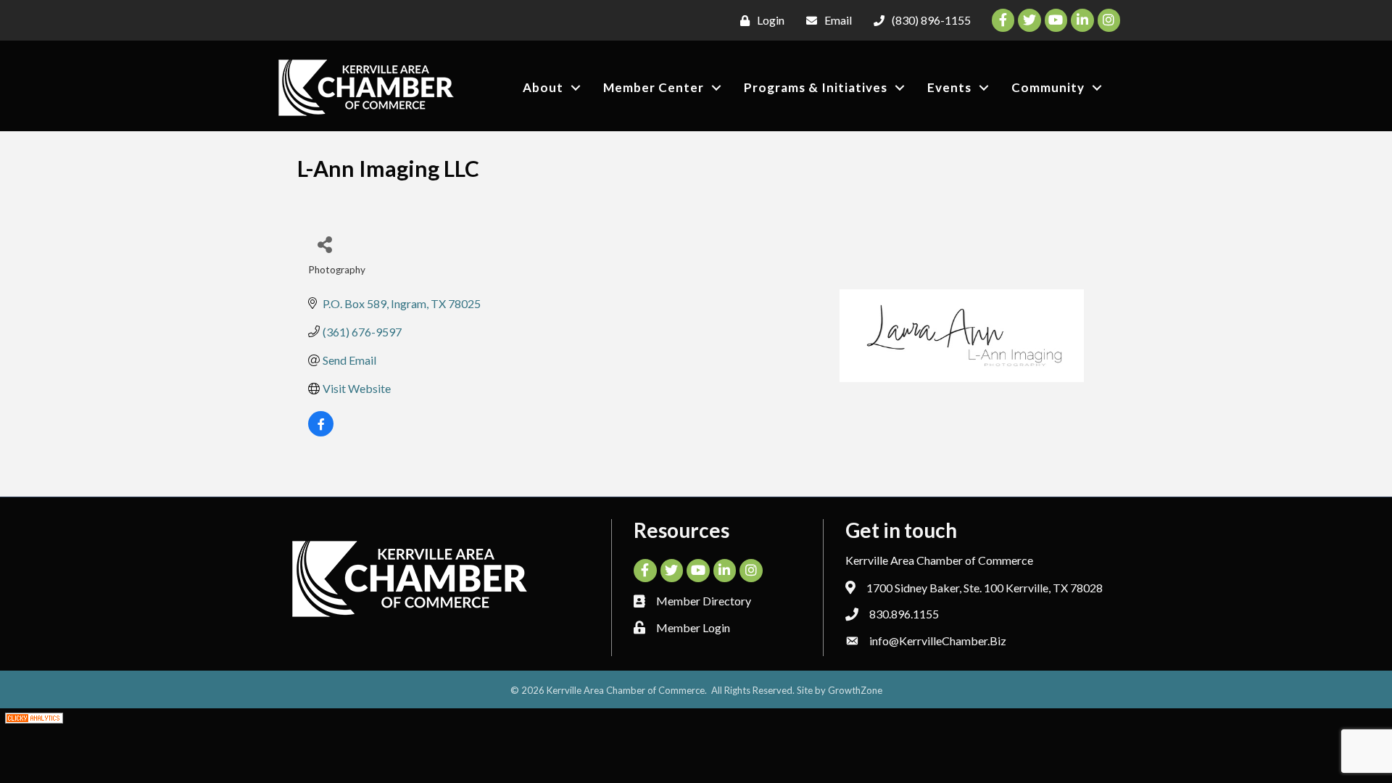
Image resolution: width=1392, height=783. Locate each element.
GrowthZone (855, 690)
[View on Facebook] (321, 432)
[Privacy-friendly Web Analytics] (34, 717)
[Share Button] (324, 244)
